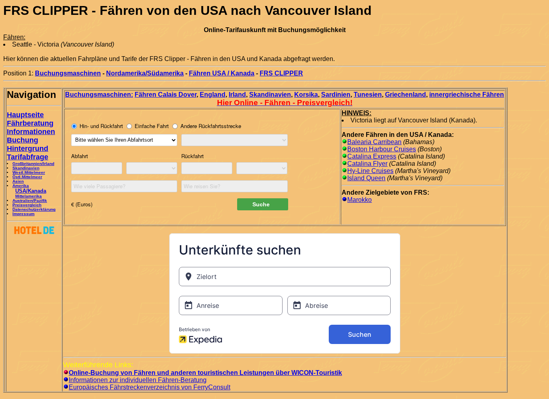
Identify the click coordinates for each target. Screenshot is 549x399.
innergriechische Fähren (466, 94)
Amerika (20, 185)
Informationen (31, 132)
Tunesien (368, 94)
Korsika (306, 94)
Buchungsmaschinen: (99, 94)
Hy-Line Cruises (370, 170)
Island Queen (366, 178)
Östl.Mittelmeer (27, 177)
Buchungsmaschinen (68, 73)
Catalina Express (371, 156)
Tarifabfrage (27, 157)
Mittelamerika (28, 196)
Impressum (23, 214)
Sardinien (335, 94)
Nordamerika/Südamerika (145, 73)
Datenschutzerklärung (33, 209)
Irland (237, 94)
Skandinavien (25, 168)
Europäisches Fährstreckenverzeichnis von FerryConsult (149, 387)
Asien (18, 181)
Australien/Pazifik (29, 200)
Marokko (359, 199)
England (212, 94)
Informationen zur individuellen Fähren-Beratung (138, 380)
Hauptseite (25, 115)
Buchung (22, 140)
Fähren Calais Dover (166, 94)
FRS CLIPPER (281, 73)
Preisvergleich (26, 205)
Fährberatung (30, 123)
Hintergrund (27, 149)
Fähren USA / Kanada (221, 73)
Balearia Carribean (374, 141)
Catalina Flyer (367, 163)
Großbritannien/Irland (33, 163)
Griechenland (405, 94)
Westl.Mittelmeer (28, 172)
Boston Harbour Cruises (381, 149)
